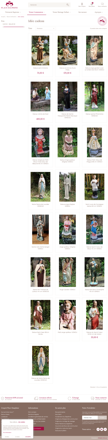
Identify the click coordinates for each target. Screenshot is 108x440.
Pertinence (39, 28)
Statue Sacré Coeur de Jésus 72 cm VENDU (94, 248)
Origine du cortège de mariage (65, 421)
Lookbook (4, 416)
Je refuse (7, 436)
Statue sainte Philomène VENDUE (94, 115)
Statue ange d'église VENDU (67, 205)
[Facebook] (98, 429)
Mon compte (82, 6)
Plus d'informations (7, 432)
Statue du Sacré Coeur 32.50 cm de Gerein (94, 333)
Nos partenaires (60, 412)
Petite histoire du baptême (63, 423)
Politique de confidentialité (36, 419)
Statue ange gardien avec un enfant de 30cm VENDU (94, 69)
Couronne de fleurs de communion (66, 426)
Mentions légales (33, 414)
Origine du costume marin (63, 428)
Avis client (58, 414)
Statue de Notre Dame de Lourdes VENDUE (40, 379)
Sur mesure (83, 12)
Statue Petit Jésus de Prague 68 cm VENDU (94, 161)
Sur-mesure (5, 419)
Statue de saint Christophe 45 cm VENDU (94, 290)
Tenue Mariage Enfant (61, 12)
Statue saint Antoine (40, 68)
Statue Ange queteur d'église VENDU (67, 161)
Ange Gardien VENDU (67, 290)
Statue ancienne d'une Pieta (67, 69)
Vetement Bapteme (12, 12)
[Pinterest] (101, 429)
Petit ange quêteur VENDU (67, 332)
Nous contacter (102, 6)
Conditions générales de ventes (38, 416)
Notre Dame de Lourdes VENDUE (40, 205)
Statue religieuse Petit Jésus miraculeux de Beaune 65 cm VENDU (40, 161)
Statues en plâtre (60, 430)
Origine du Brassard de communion (66, 419)
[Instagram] (105, 429)
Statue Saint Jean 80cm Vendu (40, 333)
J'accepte (28, 436)
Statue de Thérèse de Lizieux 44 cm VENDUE (40, 290)
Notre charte (5, 414)
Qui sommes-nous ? (7, 412)
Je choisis (17, 436)
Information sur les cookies (36, 421)
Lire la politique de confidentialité (93, 423)
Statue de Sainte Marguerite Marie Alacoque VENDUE (67, 116)
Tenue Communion (36, 12)
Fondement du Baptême (63, 416)
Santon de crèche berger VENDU (40, 248)
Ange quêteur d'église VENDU (67, 248)
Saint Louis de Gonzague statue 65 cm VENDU (94, 205)
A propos (98, 12)
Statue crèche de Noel (40, 114)
